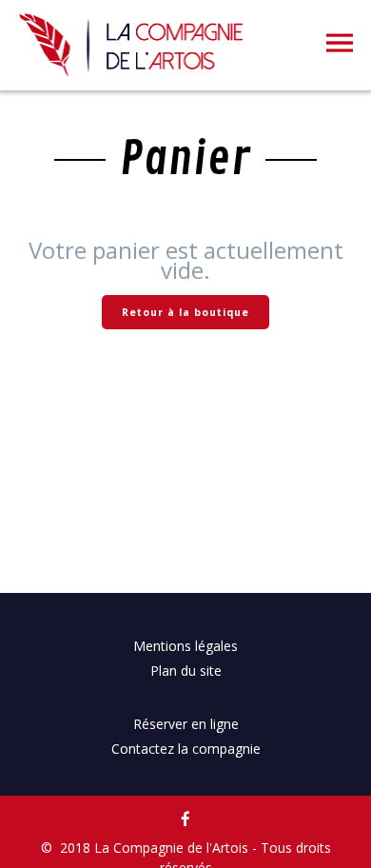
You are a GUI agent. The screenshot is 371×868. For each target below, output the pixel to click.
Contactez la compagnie (186, 749)
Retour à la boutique (185, 312)
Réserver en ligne (186, 724)
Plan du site (186, 670)
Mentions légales (185, 646)
